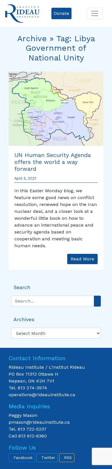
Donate (61, 13)
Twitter (48, 457)
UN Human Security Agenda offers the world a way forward (52, 162)
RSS (68, 457)
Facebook (22, 457)
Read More (82, 259)
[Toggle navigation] (95, 13)
